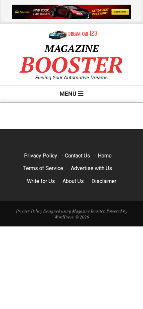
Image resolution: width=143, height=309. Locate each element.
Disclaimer (103, 181)
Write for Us (41, 181)
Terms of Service (43, 168)
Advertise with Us (91, 168)
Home (105, 156)
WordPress (63, 217)
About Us (73, 181)
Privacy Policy (40, 156)
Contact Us (77, 156)
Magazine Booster (88, 211)
